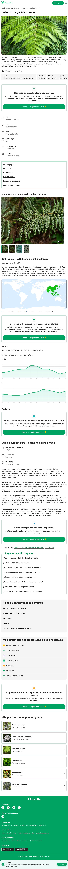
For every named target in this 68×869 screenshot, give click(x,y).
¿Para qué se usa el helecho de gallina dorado (20, 558)
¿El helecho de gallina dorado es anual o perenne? (22, 567)
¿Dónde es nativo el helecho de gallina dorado (20, 577)
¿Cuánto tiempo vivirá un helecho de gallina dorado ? (23, 582)
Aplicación (42, 825)
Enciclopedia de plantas (10, 8)
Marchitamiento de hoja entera (14, 608)
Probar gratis (58, 3)
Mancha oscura (9, 618)
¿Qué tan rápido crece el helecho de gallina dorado (22, 591)
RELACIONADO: (27, 548)
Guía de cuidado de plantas (28, 825)
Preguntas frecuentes (8, 841)
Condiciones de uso (24, 833)
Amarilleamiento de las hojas (14, 613)
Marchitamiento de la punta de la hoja (17, 628)
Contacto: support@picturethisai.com (29, 841)
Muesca (6, 623)
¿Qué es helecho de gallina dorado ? (16, 563)
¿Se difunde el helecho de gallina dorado (18, 587)
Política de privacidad (8, 833)
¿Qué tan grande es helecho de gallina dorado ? (21, 572)
